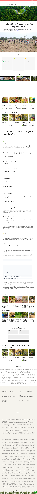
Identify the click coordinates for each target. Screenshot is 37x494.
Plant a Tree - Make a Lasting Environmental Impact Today (25, 421)
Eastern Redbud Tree (13, 450)
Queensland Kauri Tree (8, 473)
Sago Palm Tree (11, 476)
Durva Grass (3, 450)
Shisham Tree (8, 478)
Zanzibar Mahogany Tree (14, 488)
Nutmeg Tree (25, 469)
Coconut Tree (13, 447)
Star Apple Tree (9, 480)
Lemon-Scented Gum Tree (8, 465)
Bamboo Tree (31, 440)
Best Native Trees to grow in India (27, 432)
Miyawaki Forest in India (15, 432)
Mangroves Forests (4, 397)
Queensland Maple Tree (13, 473)
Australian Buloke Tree (26, 439)
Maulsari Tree (24, 466)
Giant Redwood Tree (13, 453)
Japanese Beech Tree (5, 461)
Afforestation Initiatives (4, 390)
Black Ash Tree (24, 441)
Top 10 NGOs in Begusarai (32, 368)
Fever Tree (10, 452)
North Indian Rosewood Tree (11, 469)
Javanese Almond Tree (18, 462)
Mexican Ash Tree (32, 466)
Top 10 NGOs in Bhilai (13, 369)
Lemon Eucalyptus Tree (32, 464)
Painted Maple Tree (13, 470)
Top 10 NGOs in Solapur (31, 377)
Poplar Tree (13, 472)
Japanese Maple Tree (24, 461)
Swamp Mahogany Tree (14, 481)
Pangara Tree (32, 470)
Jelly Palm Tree (22, 462)
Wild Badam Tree (6, 487)
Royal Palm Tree (3, 476)
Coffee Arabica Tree (17, 447)
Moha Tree (23, 467)
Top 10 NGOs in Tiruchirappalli (33, 378)
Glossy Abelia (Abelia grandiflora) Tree (24, 453)
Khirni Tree (18, 463)
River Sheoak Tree (12, 475)
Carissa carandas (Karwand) (10, 444)
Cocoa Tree (10, 447)
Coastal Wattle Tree (6, 447)
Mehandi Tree (28, 466)
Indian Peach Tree (8, 459)
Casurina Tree (31, 444)
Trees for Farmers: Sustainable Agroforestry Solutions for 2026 (24, 105)
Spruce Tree (6, 480)
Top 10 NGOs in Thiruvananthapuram (25, 378)
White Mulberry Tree (15, 486)
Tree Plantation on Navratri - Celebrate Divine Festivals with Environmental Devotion (25, 306)
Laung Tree (16, 464)
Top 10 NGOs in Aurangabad (14, 368)
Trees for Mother (10, 356)
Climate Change (29, 390)
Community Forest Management (5, 396)
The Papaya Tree (9, 483)
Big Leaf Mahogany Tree (10, 441)
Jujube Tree (26, 462)
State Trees (13, 480)
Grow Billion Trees (19, 490)
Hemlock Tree (27, 455)
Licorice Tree (16, 465)
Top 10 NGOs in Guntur (6, 371)
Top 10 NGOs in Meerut (29, 374)
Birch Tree (18, 441)
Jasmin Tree (6, 462)
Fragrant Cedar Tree (32, 452)
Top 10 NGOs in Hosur (29, 371)
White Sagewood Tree (23, 486)
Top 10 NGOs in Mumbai (6, 375)
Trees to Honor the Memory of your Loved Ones (25, 122)
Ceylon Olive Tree (13, 445)
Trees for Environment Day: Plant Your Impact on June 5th (18, 105)
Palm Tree (20, 470)
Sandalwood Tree (29, 476)
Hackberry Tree (9, 455)
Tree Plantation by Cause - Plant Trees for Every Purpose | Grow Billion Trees (32, 305)
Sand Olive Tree (20, 476)
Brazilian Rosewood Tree (31, 442)
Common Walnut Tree (9, 448)
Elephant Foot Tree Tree (32, 450)
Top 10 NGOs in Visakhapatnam (11, 379)
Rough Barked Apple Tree (31, 475)
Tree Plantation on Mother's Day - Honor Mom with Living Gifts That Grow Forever (15, 426)
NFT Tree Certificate (12, 396)
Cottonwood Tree (23, 448)
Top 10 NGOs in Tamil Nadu (17, 382)
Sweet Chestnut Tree (28, 481)
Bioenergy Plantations (4, 392)
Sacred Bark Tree (8, 476)
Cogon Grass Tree (21, 447)
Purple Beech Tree (21, 472)
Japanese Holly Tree (20, 461)
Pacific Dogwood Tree (8, 470)
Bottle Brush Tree (18, 442)
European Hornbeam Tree (26, 451)
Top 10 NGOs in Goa (21, 380)
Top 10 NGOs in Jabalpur (29, 372)
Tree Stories (28, 395)
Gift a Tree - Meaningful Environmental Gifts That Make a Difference (5, 306)
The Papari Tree (5, 483)
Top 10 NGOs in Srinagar (7, 378)
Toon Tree (8, 484)
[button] (9, 3)
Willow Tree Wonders (24, 487)
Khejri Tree (12, 463)
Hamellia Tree (13, 455)
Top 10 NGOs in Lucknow (5, 374)
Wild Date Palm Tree (10, 487)
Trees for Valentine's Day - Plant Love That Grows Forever (21, 429)
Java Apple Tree (13, 462)
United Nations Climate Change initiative (9, 238)
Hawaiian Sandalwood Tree (22, 455)
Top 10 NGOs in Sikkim (11, 382)
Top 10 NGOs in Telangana (23, 382)
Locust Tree (30, 465)
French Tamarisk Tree (4, 453)
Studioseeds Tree (31, 480)
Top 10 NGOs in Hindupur (24, 371)
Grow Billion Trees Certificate (13, 395)
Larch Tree (6, 464)
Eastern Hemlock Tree (8, 450)
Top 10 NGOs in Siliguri (26, 377)
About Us (20, 390)
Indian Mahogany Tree (27, 458)
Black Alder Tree (21, 441)
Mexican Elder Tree (10, 467)
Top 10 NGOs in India (19, 372)
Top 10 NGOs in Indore (24, 372)
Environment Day (6, 433)
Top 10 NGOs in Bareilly (25, 368)
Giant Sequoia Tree (18, 453)
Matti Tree (22, 466)
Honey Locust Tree (29, 456)
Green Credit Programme (30, 396)
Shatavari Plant (31, 477)
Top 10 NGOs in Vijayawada (5, 379)
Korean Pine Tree (31, 463)
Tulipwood (30, 484)
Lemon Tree (3, 465)
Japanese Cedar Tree (10, 461)
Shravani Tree (11, 478)
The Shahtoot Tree (28, 483)
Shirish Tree (4, 478)
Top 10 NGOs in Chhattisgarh (15, 380)
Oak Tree (28, 469)
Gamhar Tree (8, 453)
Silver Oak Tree (32, 478)
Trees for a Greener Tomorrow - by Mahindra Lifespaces (11, 105)
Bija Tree (15, 441)
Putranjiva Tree (29, 472)
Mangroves (8, 466)
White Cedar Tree (4, 486)
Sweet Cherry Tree (24, 481)
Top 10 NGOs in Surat (13, 378)
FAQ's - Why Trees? (21, 400)
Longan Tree (33, 465)
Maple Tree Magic (15, 466)
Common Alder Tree (26, 447)
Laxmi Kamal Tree (23, 464)
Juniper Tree (33, 462)
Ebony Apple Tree (23, 450)
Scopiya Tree (3, 477)
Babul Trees (7, 440)
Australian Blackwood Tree (20, 439)
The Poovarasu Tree (18, 483)
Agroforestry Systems (4, 391)
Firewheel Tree (17, 452)
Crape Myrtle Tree (27, 448)
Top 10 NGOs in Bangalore (20, 368)
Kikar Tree (21, 463)
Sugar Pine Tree (6, 481)
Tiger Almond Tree (4, 484)
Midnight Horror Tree (19, 467)
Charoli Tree (27, 445)
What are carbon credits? (30, 397)
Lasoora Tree (9, 464)
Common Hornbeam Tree (31, 447)
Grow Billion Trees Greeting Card (14, 397)
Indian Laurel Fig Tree (17, 458)
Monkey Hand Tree (27, 467)
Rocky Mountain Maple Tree (17, 475)
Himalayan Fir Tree (7, 456)
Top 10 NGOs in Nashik (28, 375)
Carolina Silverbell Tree (15, 444)
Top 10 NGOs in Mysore (12, 375)
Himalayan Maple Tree (12, 456)
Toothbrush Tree (11, 484)
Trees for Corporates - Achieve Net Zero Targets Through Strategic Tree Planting (5, 321)
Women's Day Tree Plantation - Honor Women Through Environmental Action (22, 430)
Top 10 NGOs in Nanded (23, 375)
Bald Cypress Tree (24, 440)
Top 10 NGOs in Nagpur (17, 375)
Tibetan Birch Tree (33, 483)
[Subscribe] (14, 408)
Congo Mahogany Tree (15, 448)
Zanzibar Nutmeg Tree (19, 488)
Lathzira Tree (12, 464)
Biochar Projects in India (32, 433)
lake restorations (20, 433)
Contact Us (11, 390)
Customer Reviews (12, 392)
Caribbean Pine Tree (4, 444)
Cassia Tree (23, 444)
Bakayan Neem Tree (20, 440)
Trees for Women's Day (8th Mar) (32, 122)
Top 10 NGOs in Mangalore (23, 374)
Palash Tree (17, 470)
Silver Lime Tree (28, 478)
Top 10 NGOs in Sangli (3, 377)
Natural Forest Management (5, 401)
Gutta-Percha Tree (6, 455)
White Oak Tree (19, 486)
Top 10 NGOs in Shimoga (8, 377)
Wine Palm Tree (28, 487)
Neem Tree (3, 469)
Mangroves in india (10, 433)
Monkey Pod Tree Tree (32, 467)
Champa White (20, 445)
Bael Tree (13, 440)
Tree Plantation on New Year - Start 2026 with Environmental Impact (18, 427)
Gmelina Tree (30, 453)
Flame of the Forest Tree (26, 452)
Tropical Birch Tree (16, 484)
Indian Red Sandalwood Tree (30, 459)
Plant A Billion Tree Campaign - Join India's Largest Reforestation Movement (10, 421)
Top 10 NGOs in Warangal (18, 379)
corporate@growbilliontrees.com (7, 64)
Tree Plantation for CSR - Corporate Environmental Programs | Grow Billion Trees (11, 321)
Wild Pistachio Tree (19, 487)
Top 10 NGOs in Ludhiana (11, 374)
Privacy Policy (20, 392)
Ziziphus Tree (24, 488)
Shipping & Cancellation (21, 395)
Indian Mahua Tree (32, 458)
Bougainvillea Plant (23, 442)
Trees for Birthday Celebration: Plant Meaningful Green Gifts (4, 122)
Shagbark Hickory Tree (19, 477)
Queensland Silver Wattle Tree (19, 473)
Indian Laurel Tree (22, 458)
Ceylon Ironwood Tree (8, 445)
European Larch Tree (31, 451)
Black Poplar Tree (5, 442)
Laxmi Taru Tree (27, 464)
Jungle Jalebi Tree (29, 462)
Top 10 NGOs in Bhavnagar (8, 369)
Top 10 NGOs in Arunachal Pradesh (33, 379)
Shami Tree (27, 477)
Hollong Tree (25, 456)
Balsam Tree (28, 440)
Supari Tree (10, 481)
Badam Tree (10, 440)
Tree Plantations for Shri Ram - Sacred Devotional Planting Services (18, 305)
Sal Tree (17, 476)
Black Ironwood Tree (29, 441)
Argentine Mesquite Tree (5, 439)
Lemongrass (12, 465)
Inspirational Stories (29, 391)
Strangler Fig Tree (27, 480)
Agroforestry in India (15, 433)
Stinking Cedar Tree (17, 480)
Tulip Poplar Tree (27, 484)
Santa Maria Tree (33, 476)
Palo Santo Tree (23, 470)
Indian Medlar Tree (4, 459)
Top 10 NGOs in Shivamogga (15, 377)
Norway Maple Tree (17, 469)
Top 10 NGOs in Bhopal (30, 369)
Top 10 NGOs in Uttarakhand (16, 383)
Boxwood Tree (26, 442)
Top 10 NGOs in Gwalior (18, 371)
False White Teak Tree (6, 452)
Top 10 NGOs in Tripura (29, 382)
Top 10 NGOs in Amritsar (7, 368)
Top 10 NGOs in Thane (18, 378)
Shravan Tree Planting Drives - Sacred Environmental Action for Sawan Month (21, 422)
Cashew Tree (20, 444)
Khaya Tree (9, 463)
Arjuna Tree (9, 439)
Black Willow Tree (10, 442)
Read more (17, 30)
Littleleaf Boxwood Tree (25, 465)
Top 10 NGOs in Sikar (21, 377)
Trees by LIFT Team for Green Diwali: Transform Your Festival (4, 105)
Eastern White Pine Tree (18, 450)
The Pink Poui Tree (13, 483)
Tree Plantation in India (9, 432)
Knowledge (28, 392)
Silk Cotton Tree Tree (16, 478)
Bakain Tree (15, 440)
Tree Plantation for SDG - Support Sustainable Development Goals (18, 321)
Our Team (20, 391)
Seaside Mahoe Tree (11, 477)
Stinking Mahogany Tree (21, 480)
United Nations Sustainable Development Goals (14, 168)
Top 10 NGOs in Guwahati (12, 371)
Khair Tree (6, 463)
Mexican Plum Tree (14, 467)
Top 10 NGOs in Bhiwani (25, 369)
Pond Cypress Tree (9, 472)
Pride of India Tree (17, 472)
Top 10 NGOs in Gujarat (25, 380)
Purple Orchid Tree (26, 472)
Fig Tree (12, 452)
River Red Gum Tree (7, 475)
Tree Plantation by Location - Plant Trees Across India (31, 320)
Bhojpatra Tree (6, 441)
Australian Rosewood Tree (31, 439)
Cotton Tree (19, 448)
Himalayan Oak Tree (17, 456)
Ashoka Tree (12, 439)
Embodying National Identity (6, 451)
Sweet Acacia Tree (19, 481)
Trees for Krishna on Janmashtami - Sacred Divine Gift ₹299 (31, 357)
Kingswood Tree (24, 463)
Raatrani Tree (28, 473)
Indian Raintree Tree (24, 459)
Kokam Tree (27, 463)
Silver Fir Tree (24, 478)
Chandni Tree (24, 445)
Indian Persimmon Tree (13, 459)
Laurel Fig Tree (19, 464)
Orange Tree (31, 469)
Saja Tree (15, 476)
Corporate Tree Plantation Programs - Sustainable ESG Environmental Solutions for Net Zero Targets (25, 321)
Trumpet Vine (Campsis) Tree (21, 484)
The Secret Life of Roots (23, 483)
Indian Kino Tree (13, 458)
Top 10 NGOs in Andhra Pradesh (25, 379)
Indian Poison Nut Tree (19, 459)
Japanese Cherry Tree (15, 461)
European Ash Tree (16, 451)
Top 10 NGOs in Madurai (17, 374)
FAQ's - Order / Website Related (22, 396)
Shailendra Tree (24, 477)
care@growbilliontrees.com (29, 64)
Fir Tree (15, 452)
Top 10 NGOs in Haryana (31, 380)
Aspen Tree (15, 439)
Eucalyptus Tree (11, 451)
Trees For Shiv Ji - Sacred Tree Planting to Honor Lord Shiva (12, 305)
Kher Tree (15, 463)
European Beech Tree (20, 451)
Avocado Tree (3, 440)
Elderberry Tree (27, 450)
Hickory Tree (30, 455)
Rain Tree (31, 473)
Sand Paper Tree (24, 476)
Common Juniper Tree (4, 448)
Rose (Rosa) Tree (22, 475)
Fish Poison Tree (22, 452)
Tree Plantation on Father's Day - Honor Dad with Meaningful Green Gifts (17, 425)
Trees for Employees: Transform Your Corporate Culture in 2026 (31, 105)
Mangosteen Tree (4, 466)
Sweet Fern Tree (33, 481)
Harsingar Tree (17, 455)
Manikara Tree (11, 466)
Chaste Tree (31, 445)
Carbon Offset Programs (5, 395)
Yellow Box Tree (32, 487)
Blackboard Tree (14, 442)
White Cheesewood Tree (9, 486)
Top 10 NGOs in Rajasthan (5, 382)
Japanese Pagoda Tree (29, 461)
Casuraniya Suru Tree (27, 444)
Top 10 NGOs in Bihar (9, 380)
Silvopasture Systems (4, 400)
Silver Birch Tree (20, 478)
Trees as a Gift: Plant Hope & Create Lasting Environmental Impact (18, 122)
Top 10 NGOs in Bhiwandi (19, 369)
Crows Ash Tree (31, 448)
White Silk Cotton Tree (29, 486)
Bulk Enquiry (11, 391)
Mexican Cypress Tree (5, 467)
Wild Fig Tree (14, 487)
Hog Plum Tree (21, 456)
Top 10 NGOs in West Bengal (23, 383)
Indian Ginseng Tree (8, 458)
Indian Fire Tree (4, 458)
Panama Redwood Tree (28, 470)
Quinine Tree (25, 473)
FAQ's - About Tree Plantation (22, 397)
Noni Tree (6, 469)
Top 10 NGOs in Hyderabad (13, 372)
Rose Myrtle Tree (26, 475)
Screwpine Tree (7, 477)
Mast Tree (19, 466)
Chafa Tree (17, 445)
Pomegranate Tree (4, 472)
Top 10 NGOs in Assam (3, 380)
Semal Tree (15, 477)
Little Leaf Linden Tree (20, 465)
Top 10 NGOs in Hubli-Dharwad (6, 372)
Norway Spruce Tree (21, 469)
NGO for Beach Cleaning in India (25, 433)
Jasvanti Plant (9, 462)
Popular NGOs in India (4, 432)
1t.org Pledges (28, 400)
